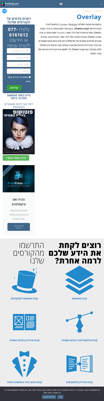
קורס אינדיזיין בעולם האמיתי (24, 340)
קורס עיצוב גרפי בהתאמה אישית (24, 382)
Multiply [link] (73, 24)
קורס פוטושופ (79, 298)
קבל (60, 397)
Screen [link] (63, 24)
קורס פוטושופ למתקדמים (24, 298)
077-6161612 (18, 32)
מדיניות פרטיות (49, 397)
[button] (61, 4)
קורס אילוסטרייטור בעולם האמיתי (79, 340)
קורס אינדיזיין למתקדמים (79, 382)
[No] (100, 393)
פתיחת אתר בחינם (19, 226)
